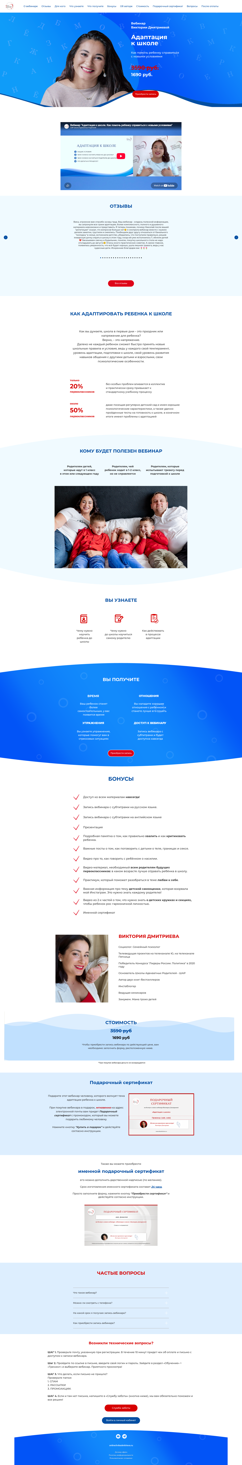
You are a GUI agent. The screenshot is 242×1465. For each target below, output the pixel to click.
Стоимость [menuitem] (142, 6)
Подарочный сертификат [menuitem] (168, 6)
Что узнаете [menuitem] (76, 6)
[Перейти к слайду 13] (126, 257)
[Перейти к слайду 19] (139, 257)
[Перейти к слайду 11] (122, 257)
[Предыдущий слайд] (6, 237)
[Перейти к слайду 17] (134, 257)
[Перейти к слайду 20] (141, 257)
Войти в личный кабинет (121, 1420)
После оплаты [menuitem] (210, 6)
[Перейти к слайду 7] (113, 257)
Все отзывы (121, 283)
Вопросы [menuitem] (192, 6)
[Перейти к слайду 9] (117, 257)
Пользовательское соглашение (121, 1458)
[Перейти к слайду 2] (102, 257)
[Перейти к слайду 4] (107, 257)
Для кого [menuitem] (60, 6)
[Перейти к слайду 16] (132, 257)
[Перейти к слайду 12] (124, 257)
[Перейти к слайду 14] (128, 257)
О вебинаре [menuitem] (31, 6)
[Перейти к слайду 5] (109, 257)
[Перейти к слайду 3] (104, 257)
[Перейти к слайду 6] (111, 257)
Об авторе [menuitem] (126, 6)
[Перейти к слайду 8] (115, 257)
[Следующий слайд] (236, 237)
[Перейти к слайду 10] (119, 257)
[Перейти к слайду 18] (137, 257)
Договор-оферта (121, 1452)
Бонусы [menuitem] (111, 6)
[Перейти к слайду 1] (100, 257)
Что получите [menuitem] (95, 6)
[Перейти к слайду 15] (130, 257)
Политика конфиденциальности (121, 1455)
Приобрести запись (145, 94)
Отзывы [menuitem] (46, 6)
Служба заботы (121, 1408)
